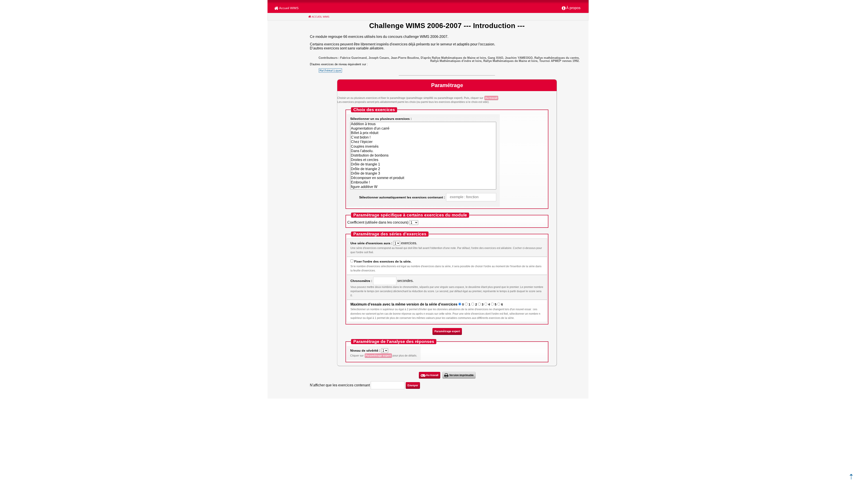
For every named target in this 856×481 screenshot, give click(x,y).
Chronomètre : (361, 281)
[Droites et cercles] (423, 160)
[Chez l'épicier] (423, 142)
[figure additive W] (423, 187)
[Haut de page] (851, 478)
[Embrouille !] (423, 182)
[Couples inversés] (423, 147)
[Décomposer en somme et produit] (423, 178)
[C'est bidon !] (423, 137)
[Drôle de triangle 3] (423, 173)
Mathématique (330, 70)
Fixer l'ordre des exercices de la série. (383, 261)
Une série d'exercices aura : (371, 243)
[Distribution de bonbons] (423, 155)
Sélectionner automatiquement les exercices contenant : (402, 197)
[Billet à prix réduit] (423, 133)
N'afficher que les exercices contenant (340, 385)
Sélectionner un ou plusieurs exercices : (381, 118)
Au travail (491, 98)
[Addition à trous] (423, 124)
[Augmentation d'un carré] (423, 128)
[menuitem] (571, 8)
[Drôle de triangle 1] (423, 164)
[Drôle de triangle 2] (423, 169)
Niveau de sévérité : (365, 350)
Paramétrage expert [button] (447, 331)
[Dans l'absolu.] (423, 151)
